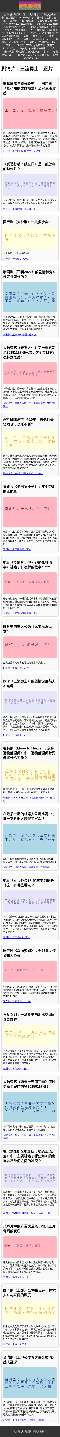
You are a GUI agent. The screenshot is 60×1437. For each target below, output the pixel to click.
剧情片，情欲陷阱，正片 (42, 27)
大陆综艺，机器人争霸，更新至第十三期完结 (26, 867)
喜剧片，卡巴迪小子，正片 (17, 549)
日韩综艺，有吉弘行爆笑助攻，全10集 (23, 473)
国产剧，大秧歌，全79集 (16, 259)
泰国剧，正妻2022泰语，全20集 (20, 334)
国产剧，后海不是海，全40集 (33, 54)
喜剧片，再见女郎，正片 (16, 1068)
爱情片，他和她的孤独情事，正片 (20, 613)
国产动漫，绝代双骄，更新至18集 (22, 51)
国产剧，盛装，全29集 (22, 20)
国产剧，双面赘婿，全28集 (17, 1001)
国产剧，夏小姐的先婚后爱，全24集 (22, 151)
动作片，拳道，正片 (34, 36)
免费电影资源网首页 (14, 14)
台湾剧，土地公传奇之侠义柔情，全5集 (23, 1420)
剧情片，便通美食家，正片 (18, 30)
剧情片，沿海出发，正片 (16, 668)
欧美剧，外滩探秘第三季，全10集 (37, 48)
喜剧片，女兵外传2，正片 (16, 937)
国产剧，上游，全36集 (15, 1344)
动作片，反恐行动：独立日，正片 (20, 208)
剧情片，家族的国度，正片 (38, 39)
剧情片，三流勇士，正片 (16, 735)
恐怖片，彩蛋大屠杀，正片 (17, 1277)
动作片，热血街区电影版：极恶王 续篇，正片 (26, 1213)
